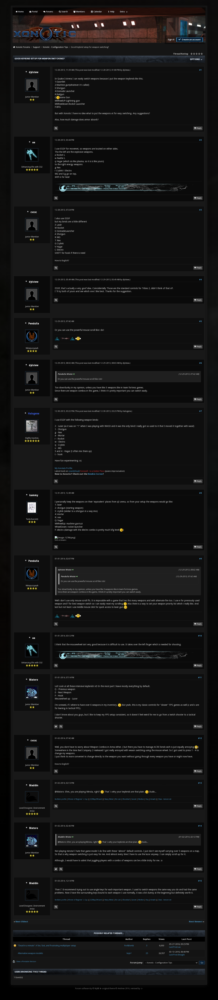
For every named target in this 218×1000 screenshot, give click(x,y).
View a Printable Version (26, 962)
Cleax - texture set (164, 799)
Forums (49, 11)
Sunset (134, 799)
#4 (200, 279)
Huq (147, 799)
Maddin (33, 785)
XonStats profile (60, 799)
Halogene (127, 411)
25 (147, 953)
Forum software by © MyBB (87, 988)
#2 (200, 140)
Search (64, 11)
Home (21, 11)
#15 (200, 881)
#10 (200, 636)
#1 (200, 70)
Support (36, 47)
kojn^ (129, 953)
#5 (200, 321)
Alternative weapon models (30, 953)
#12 (200, 738)
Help (112, 11)
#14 (200, 826)
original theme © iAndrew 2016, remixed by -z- (122, 988)
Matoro (33, 679)
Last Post (173, 947)
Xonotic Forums (23, 47)
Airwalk (153, 799)
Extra (122, 11)
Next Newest (196, 921)
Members (80, 11)
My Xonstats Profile (63, 468)
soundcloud (73, 471)
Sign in (171, 39)
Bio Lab (118, 799)
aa (33, 142)
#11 (200, 677)
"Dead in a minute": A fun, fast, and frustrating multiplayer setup (47, 945)
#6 (200, 363)
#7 (200, 411)
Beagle (181, 954)
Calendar (97, 11)
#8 (200, 493)
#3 (200, 210)
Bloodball (126, 799)
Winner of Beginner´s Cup (78, 799)
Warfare (141, 799)
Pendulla (33, 323)
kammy (33, 495)
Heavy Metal (108, 799)
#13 (200, 783)
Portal (35, 11)
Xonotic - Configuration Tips (55, 47)
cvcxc (33, 212)
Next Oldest (21, 921)
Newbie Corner (95, 474)
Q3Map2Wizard (96, 799)
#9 (200, 559)
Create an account (191, 40)
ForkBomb (129, 945)
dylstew (33, 72)
